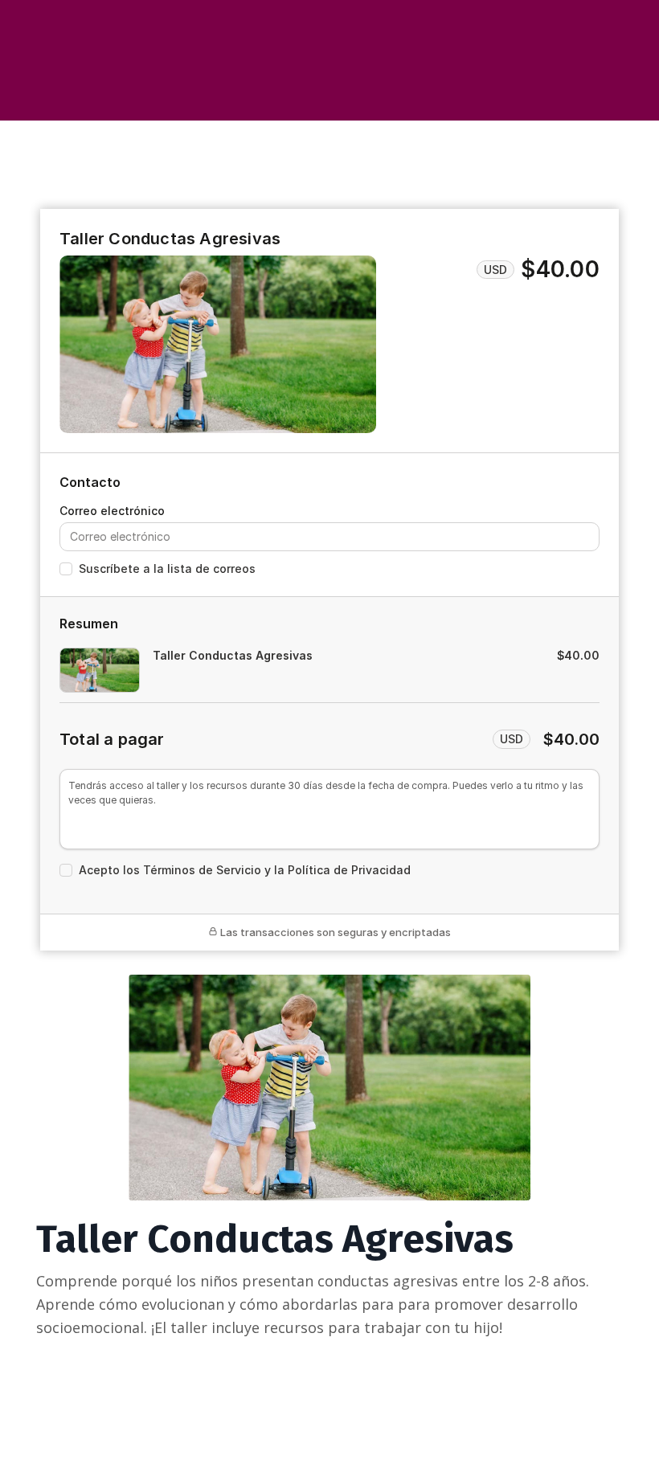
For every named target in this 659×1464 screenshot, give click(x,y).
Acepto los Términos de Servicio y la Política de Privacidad (245, 870)
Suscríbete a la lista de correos (167, 568)
